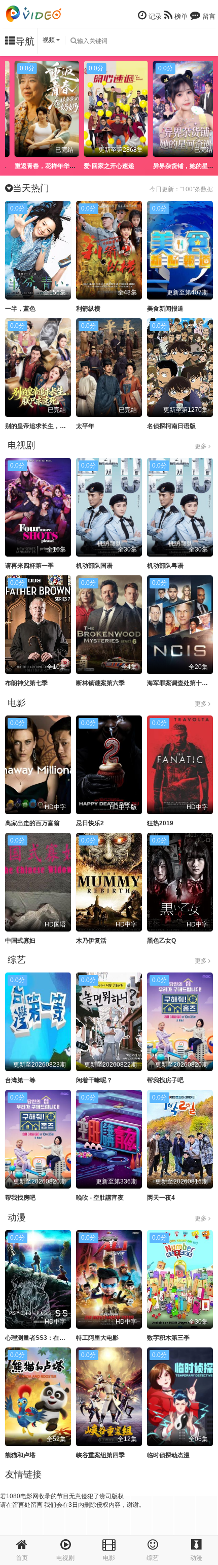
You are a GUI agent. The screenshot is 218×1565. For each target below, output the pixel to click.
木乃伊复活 (91, 940)
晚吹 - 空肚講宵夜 (100, 1197)
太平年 (85, 426)
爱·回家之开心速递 (102, 166)
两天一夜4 (161, 1197)
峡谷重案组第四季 (100, 1455)
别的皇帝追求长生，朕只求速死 (47, 426)
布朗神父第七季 (26, 683)
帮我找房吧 (20, 1197)
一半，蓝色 (20, 308)
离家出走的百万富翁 (32, 823)
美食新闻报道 (165, 308)
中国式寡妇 (20, 940)
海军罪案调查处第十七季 (180, 683)
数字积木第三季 (168, 1337)
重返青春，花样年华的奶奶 (44, 166)
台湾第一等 (20, 1080)
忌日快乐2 (90, 823)
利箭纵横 (88, 308)
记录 (154, 16)
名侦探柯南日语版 (171, 426)
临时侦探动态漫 (168, 1455)
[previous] (13, 103)
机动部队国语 (94, 565)
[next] (205, 103)
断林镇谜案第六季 (100, 683)
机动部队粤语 (165, 565)
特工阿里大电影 (97, 1337)
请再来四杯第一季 (29, 565)
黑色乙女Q (161, 940)
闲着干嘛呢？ (94, 1080)
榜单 (180, 16)
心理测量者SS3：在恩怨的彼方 (47, 1337)
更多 (201, 446)
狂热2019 (160, 823)
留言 (207, 16)
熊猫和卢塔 (20, 1455)
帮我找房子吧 (165, 1080)
